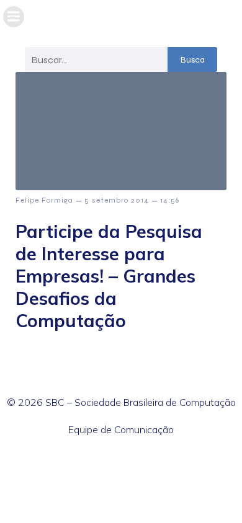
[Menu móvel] (13, 16)
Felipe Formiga (44, 200)
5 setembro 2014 (116, 200)
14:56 (169, 200)
